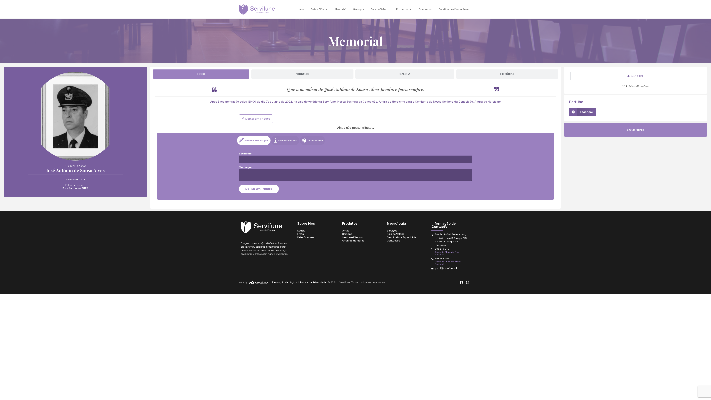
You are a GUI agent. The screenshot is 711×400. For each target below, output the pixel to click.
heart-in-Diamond (353, 237)
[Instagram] (467, 282)
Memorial (340, 9)
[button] (582, 112)
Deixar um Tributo (258, 189)
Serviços (358, 9)
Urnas (345, 230)
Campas (347, 234)
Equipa (301, 230)
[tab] (201, 74)
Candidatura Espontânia (401, 237)
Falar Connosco (306, 237)
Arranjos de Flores (353, 240)
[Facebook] (461, 282)
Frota (300, 234)
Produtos (402, 9)
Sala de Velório (380, 9)
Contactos (425, 9)
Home (300, 9)
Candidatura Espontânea (453, 9)
